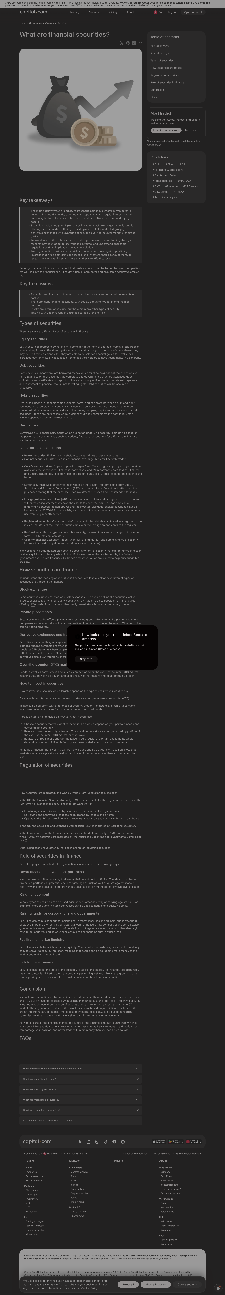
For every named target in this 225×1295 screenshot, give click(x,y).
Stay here (86, 659)
